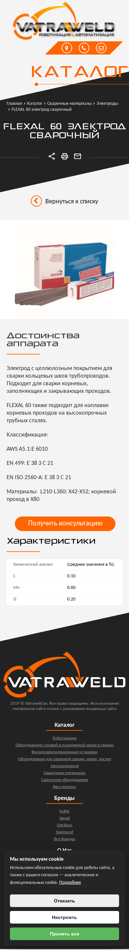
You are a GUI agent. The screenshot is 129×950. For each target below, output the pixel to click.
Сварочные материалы (64, 773)
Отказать (64, 900)
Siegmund (64, 832)
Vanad (64, 818)
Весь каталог (64, 787)
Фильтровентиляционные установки (64, 752)
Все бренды (64, 839)
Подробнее (70, 882)
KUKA (64, 811)
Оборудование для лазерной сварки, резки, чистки (64, 759)
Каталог (79, 73)
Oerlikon (64, 825)
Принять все (64, 933)
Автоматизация (65, 766)
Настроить (64, 917)
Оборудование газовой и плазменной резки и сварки (64, 745)
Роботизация (64, 738)
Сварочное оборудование (64, 780)
